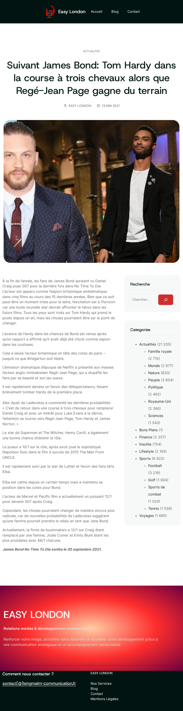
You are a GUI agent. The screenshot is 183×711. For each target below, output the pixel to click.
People (154, 380)
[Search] (165, 299)
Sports (145, 458)
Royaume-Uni (159, 401)
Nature (154, 373)
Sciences (155, 415)
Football (155, 465)
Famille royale (160, 351)
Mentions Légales (105, 699)
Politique (155, 387)
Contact (97, 694)
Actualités (91, 51)
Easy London (71, 11)
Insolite (145, 444)
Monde (154, 365)
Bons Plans (148, 430)
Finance (145, 437)
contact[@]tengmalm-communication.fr (39, 683)
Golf (151, 480)
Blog (94, 688)
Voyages (146, 515)
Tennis (153, 508)
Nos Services (101, 683)
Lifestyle (146, 451)
